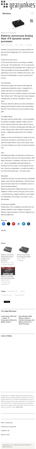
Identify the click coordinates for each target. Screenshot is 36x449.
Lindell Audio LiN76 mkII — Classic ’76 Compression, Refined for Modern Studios (9, 319)
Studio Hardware (11, 33)
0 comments (28, 45)
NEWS (3, 33)
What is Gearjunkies (7, 423)
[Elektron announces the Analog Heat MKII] (24, 250)
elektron (22, 291)
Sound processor (7, 295)
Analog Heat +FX (15, 52)
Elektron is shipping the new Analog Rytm (7, 277)
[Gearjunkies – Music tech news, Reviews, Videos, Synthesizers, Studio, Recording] (18, 5)
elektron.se (29, 212)
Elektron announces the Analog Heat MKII (23, 256)
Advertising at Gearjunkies (8, 427)
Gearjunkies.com (7, 445)
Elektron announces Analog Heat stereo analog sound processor (7, 258)
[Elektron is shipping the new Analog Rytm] (8, 271)
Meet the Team (5, 435)
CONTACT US (5, 431)
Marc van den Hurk (6, 45)
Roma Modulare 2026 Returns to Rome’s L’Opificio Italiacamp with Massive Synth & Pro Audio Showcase (26, 320)
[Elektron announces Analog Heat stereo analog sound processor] (8, 250)
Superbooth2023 (19, 295)
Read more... (20, 407)
